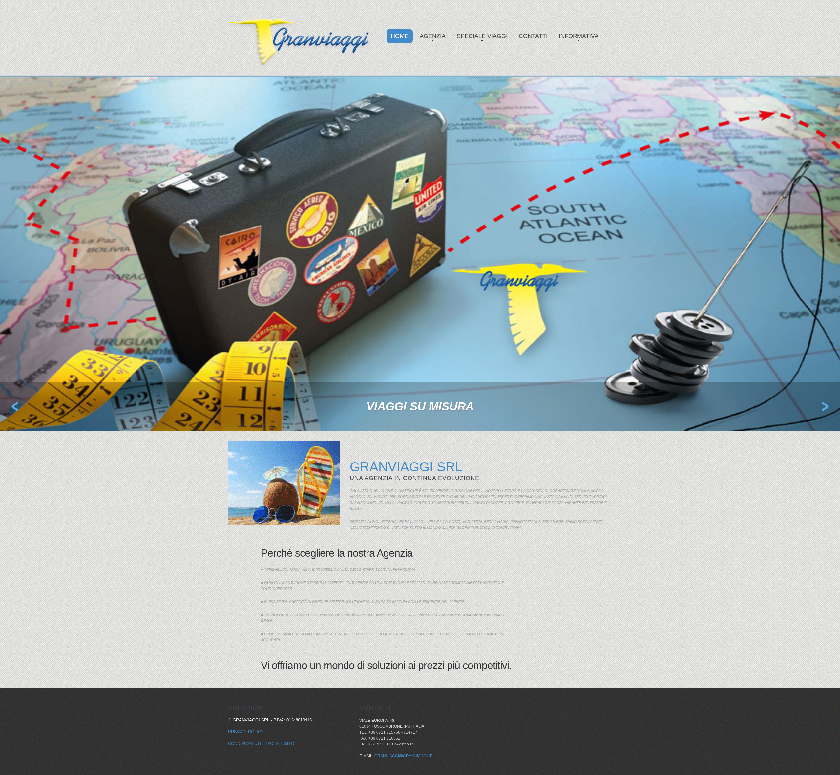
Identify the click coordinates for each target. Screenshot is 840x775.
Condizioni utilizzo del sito (261, 743)
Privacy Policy (246, 731)
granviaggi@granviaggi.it (403, 756)
